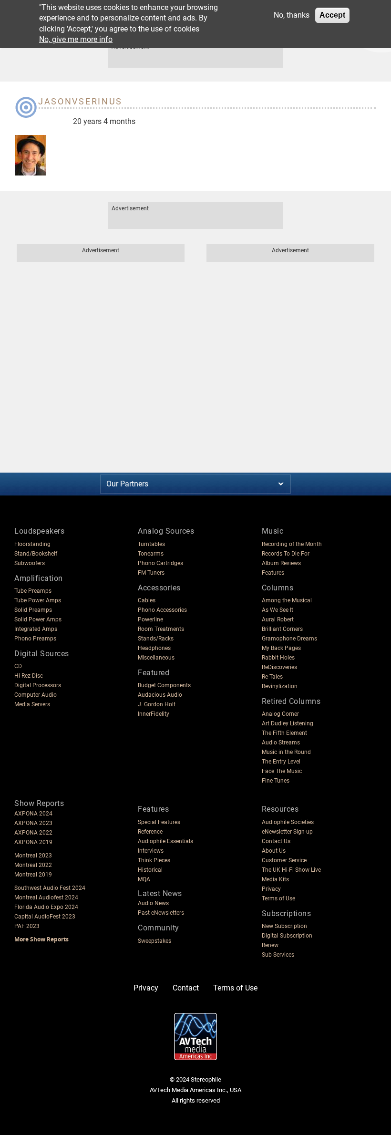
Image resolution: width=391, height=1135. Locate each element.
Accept (332, 15)
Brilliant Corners (282, 629)
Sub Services (278, 954)
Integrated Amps (35, 629)
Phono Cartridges (160, 563)
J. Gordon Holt (156, 704)
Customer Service (284, 860)
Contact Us (276, 841)
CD (18, 666)
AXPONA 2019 (33, 842)
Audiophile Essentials (165, 841)
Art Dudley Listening (287, 723)
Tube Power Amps (37, 600)
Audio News (153, 903)
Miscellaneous (156, 657)
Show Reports (39, 803)
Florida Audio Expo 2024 (46, 907)
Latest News (160, 893)
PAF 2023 (27, 926)
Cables (146, 600)
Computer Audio (35, 694)
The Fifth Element (284, 733)
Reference (150, 831)
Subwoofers (29, 563)
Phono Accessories (162, 610)
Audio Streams (281, 742)
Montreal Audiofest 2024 (46, 897)
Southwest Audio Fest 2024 (49, 888)
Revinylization (280, 686)
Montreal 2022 (33, 865)
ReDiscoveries (279, 667)
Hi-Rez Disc (28, 675)
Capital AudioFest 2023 (44, 916)
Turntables (151, 544)
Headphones (154, 648)
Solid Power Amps (38, 619)
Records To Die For (285, 553)
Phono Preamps (35, 638)
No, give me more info (76, 39)
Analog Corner (280, 714)
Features (273, 572)
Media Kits (275, 879)
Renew (270, 945)
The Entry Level (281, 761)
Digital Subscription (287, 935)
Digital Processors (37, 685)
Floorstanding (32, 544)
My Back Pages (281, 648)
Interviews (151, 850)
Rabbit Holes (278, 657)
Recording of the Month (292, 544)
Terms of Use (278, 898)
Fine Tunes (275, 780)
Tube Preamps (32, 591)
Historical (150, 870)
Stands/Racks (156, 638)
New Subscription (284, 926)
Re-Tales (272, 676)
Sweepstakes (154, 941)
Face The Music (282, 771)
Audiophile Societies (288, 822)
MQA (144, 879)
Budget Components (164, 685)
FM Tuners (151, 572)
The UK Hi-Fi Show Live (291, 870)
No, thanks (291, 15)
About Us (274, 850)
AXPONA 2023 (33, 823)
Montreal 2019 (33, 874)
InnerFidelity (153, 714)
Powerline (150, 619)
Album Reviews (281, 563)
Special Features (159, 822)
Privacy (271, 889)
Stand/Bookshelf (35, 553)
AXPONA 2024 (33, 813)
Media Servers (32, 704)
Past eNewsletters (161, 912)
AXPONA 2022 (33, 832)
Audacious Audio (160, 694)
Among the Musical (287, 600)
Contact (186, 987)
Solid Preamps (33, 610)
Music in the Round (286, 752)
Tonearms (151, 553)
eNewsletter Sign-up (287, 831)
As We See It (277, 610)
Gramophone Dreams (289, 638)
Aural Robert (278, 619)
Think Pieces (154, 860)
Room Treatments (161, 629)
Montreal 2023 (33, 855)
